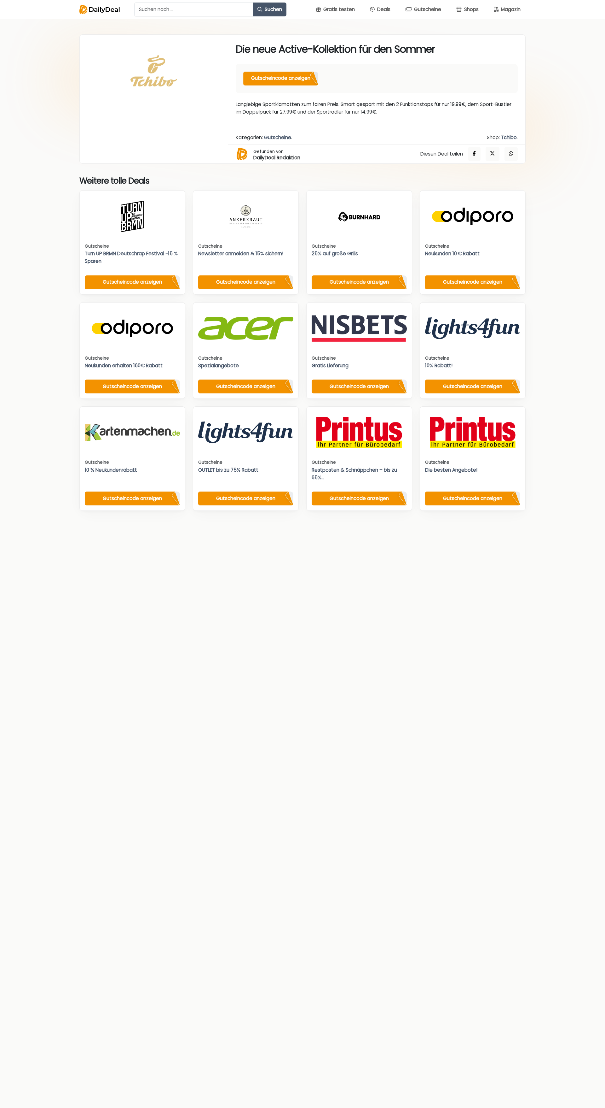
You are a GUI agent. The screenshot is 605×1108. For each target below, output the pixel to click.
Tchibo (509, 137)
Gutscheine (277, 137)
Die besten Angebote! (451, 470)
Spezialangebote (218, 365)
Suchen (272, 9)
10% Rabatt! (438, 365)
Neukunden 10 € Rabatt (452, 253)
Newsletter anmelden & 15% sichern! (240, 253)
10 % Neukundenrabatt (111, 470)
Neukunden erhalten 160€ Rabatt (124, 365)
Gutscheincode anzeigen (280, 78)
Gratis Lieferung (330, 365)
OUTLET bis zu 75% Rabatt (228, 470)
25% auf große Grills (335, 253)
